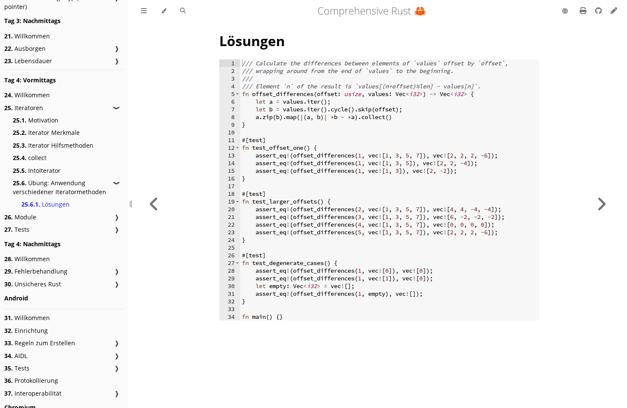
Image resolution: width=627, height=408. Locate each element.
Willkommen (27, 36)
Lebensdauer (28, 61)
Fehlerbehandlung (35, 271)
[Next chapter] (601, 204)
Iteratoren (23, 108)
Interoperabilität (32, 393)
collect (29, 158)
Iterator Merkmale (46, 132)
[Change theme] (163, 11)
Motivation (35, 120)
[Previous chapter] (154, 204)
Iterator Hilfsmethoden (53, 145)
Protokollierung (31, 380)
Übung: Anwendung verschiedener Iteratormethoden (59, 187)
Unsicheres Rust (32, 284)
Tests (16, 229)
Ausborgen (25, 48)
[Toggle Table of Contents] (144, 11)
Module (20, 217)
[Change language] (565, 11)
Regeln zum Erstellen (39, 343)
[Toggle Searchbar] (182, 11)
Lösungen (45, 204)
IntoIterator (37, 170)
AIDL (15, 356)
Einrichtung (26, 330)
